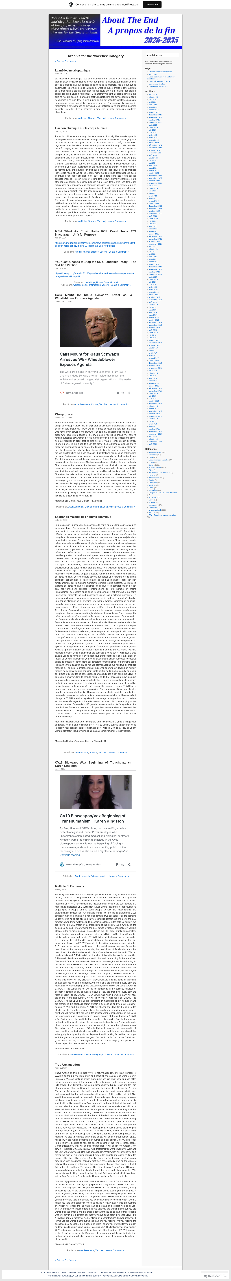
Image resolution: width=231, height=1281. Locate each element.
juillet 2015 (153, 393)
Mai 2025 (152, 133)
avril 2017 (153, 353)
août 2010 (153, 436)
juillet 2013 (153, 419)
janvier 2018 (154, 340)
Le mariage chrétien (157, 84)
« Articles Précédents (65, 61)
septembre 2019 (155, 300)
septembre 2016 (155, 368)
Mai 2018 (152, 338)
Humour (152, 475)
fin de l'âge (89, 282)
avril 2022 (153, 226)
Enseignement (91, 507)
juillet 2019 (153, 305)
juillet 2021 (153, 249)
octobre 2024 (154, 150)
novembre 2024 (155, 148)
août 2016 (153, 371)
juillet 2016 (153, 373)
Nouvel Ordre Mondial (107, 282)
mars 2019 (153, 315)
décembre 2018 (155, 323)
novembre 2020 (155, 269)
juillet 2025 (153, 127)
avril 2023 (153, 196)
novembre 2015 (155, 391)
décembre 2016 (155, 363)
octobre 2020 (154, 272)
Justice (151, 480)
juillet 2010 (153, 439)
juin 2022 (152, 221)
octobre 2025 (154, 120)
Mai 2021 (152, 254)
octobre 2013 (154, 414)
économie (153, 455)
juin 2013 (152, 421)
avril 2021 (153, 257)
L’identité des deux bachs (159, 81)
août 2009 (153, 444)
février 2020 (154, 292)
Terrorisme (153, 507)
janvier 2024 (154, 173)
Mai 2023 (152, 193)
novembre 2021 (155, 239)
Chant (151, 462)
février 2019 (154, 317)
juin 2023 (152, 191)
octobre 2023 (154, 181)
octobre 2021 (154, 241)
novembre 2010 (155, 431)
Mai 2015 (152, 398)
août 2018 (153, 330)
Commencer (152, 4)
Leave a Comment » (116, 118)
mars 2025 (153, 138)
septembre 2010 (155, 434)
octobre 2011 (154, 429)
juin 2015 (152, 396)
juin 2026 (152, 100)
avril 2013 (153, 424)
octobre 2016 (154, 366)
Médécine (82, 118)
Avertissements (82, 252)
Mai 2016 (152, 376)
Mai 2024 (152, 163)
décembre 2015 (155, 388)
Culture (94, 404)
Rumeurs (152, 497)
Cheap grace (64, 414)
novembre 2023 (155, 178)
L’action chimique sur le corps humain (81, 128)
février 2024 (154, 171)
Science (92, 118)
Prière (151, 488)
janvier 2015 (154, 401)
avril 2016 (153, 378)
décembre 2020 (155, 267)
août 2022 (153, 216)
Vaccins (101, 118)
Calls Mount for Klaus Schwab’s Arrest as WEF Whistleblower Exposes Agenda (95, 296)
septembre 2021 (155, 244)
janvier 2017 (154, 361)
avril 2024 (153, 165)
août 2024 (153, 155)
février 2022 (154, 231)
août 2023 (153, 186)
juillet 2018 (153, 333)
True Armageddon (67, 1064)
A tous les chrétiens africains (160, 72)
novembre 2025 (155, 117)
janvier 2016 (154, 386)
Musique (152, 485)
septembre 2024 (155, 153)
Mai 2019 (152, 310)
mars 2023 (153, 198)
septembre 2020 (155, 274)
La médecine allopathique (72, 70)
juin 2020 (152, 282)
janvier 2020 (154, 295)
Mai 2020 (152, 285)
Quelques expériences (158, 86)
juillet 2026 (153, 97)
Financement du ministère (159, 472)
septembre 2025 (155, 122)
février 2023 (154, 201)
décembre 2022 (155, 206)
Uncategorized (155, 510)
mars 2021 (153, 259)
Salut (102, 507)
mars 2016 (153, 381)
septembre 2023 (155, 183)
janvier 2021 (154, 264)
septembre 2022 (155, 214)
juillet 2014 (153, 406)
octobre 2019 (154, 297)
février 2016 (154, 383)
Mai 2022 (152, 224)
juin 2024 (152, 160)
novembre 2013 (155, 411)
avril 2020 (153, 287)
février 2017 (154, 358)
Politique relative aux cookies (133, 1275)
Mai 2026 (152, 102)
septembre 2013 (155, 416)
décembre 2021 (155, 236)
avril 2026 (153, 105)
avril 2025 (153, 135)
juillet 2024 (153, 158)
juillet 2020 (153, 279)
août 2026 (153, 95)
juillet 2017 (153, 348)
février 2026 (154, 110)
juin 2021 (152, 252)
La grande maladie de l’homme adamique (83, 516)
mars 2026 (153, 107)
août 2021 (153, 247)
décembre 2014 (155, 404)
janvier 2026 (154, 112)
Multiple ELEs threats (69, 886)
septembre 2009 (155, 442)
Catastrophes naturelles (159, 460)
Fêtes (151, 470)
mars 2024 (153, 168)
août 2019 (153, 302)
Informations (95, 285)
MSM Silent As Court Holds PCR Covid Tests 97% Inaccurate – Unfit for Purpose (95, 233)
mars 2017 (153, 355)
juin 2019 (152, 307)
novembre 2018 (155, 325)
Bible (88, 1054)
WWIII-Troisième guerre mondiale (162, 515)
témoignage (98, 1054)
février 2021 (154, 262)
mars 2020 (153, 290)
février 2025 (154, 140)
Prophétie (153, 490)
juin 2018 (152, 335)
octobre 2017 (154, 345)
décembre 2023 (155, 176)
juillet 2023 (153, 188)
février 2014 (154, 409)
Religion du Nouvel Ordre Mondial (163, 493)
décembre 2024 (155, 145)
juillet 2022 (153, 219)
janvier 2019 (154, 320)
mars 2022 (153, 229)
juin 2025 (152, 130)
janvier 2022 (154, 234)
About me (153, 74)
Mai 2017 (152, 350)
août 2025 (153, 125)
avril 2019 (153, 312)
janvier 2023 (154, 203)
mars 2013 (153, 426)
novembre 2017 (155, 343)
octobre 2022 (154, 211)
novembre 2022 (155, 209)
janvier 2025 (154, 143)
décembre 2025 (155, 115)
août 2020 (153, 277)
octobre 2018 (154, 328)
